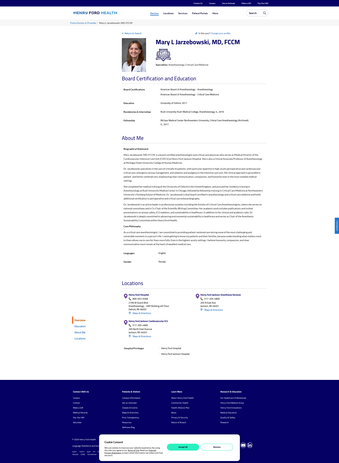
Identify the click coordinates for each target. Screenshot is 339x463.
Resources (126, 422)
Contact (76, 403)
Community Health (179, 403)
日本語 (83, 454)
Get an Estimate (228, 3)
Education (80, 326)
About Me (79, 332)
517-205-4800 (212, 299)
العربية (89, 451)
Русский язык (91, 454)
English (74, 451)
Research (224, 422)
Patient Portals (200, 13)
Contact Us (197, 3)
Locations (168, 13)
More (215, 13)
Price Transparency (130, 417)
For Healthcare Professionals (233, 398)
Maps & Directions (141, 313)
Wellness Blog (128, 427)
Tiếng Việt (75, 454)
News (173, 413)
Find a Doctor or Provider (83, 23)
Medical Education (228, 413)
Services (182, 13)
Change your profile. (220, 33)
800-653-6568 (140, 299)
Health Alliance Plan (180, 408)
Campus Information (131, 398)
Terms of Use (133, 450)
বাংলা (94, 451)
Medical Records (80, 413)
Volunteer (77, 422)
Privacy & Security (179, 417)
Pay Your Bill (263, 3)
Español (81, 451)
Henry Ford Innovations (231, 408)
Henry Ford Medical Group (232, 403)
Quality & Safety (227, 417)
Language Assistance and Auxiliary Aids (90, 446)
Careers (212, 3)
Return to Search (133, 33)
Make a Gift (246, 3)
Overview (80, 320)
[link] (105, 13)
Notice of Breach (178, 422)
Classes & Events (129, 408)
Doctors (154, 13)
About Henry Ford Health (182, 398)
